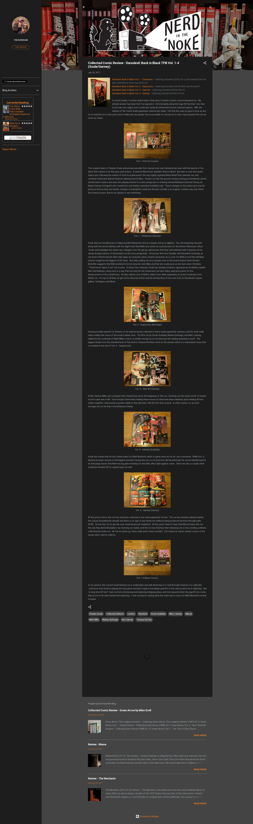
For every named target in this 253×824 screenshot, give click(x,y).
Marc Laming (175, 614)
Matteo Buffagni (110, 619)
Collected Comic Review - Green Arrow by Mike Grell (119, 710)
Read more (200, 735)
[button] (205, 63)
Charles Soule (96, 614)
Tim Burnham (21, 40)
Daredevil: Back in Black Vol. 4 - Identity (130, 93)
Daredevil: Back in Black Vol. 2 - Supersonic (132, 86)
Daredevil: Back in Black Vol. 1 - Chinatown (132, 79)
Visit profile (21, 47)
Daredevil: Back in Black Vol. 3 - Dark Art (131, 90)
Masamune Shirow (11, 119)
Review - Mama (97, 744)
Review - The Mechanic (102, 778)
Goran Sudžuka (158, 614)
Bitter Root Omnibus (15, 124)
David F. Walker (16, 128)
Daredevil (143, 614)
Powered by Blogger (149, 816)
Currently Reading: (18, 102)
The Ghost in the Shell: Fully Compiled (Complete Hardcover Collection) (16, 111)
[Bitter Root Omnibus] (6, 130)
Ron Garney (127, 619)
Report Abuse (9, 149)
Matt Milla (94, 619)
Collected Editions (115, 614)
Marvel (189, 614)
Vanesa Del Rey (144, 619)
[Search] (210, 8)
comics (131, 614)
